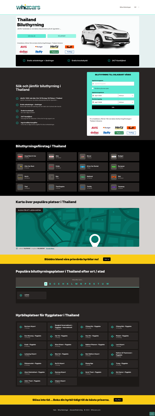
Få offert (61, 36)
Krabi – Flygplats (30, 344)
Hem (54, 410)
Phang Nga (89, 363)
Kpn (57, 176)
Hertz (26, 176)
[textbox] (113, 84)
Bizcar (89, 156)
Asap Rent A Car (30, 156)
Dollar (58, 166)
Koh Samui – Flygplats (123, 372)
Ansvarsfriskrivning (76, 410)
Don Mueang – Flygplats (32, 336)
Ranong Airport (60, 372)
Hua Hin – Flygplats (92, 336)
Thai (26, 186)
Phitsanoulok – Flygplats (32, 363)
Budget (120, 156)
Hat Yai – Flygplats (61, 336)
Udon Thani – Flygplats (32, 381)
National (90, 176)
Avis (57, 156)
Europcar (121, 166)
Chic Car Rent (29, 166)
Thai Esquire (60, 186)
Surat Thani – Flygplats (93, 372)
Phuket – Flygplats (122, 336)
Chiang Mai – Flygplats (123, 326)
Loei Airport (120, 344)
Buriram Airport (30, 326)
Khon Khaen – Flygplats (63, 344)
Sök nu (106, 259)
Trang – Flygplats (122, 363)
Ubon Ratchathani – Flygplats (34, 372)
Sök (113, 107)
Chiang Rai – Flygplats (93, 326)
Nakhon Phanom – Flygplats (95, 344)
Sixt (119, 176)
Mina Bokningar (125, 7)
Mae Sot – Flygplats (61, 354)
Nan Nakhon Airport (92, 354)
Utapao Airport (60, 381)
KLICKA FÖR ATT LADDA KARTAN (29, 210)
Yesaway (121, 186)
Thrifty (89, 186)
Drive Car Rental (92, 166)
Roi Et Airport (59, 363)
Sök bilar (31, 36)
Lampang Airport (30, 354)
